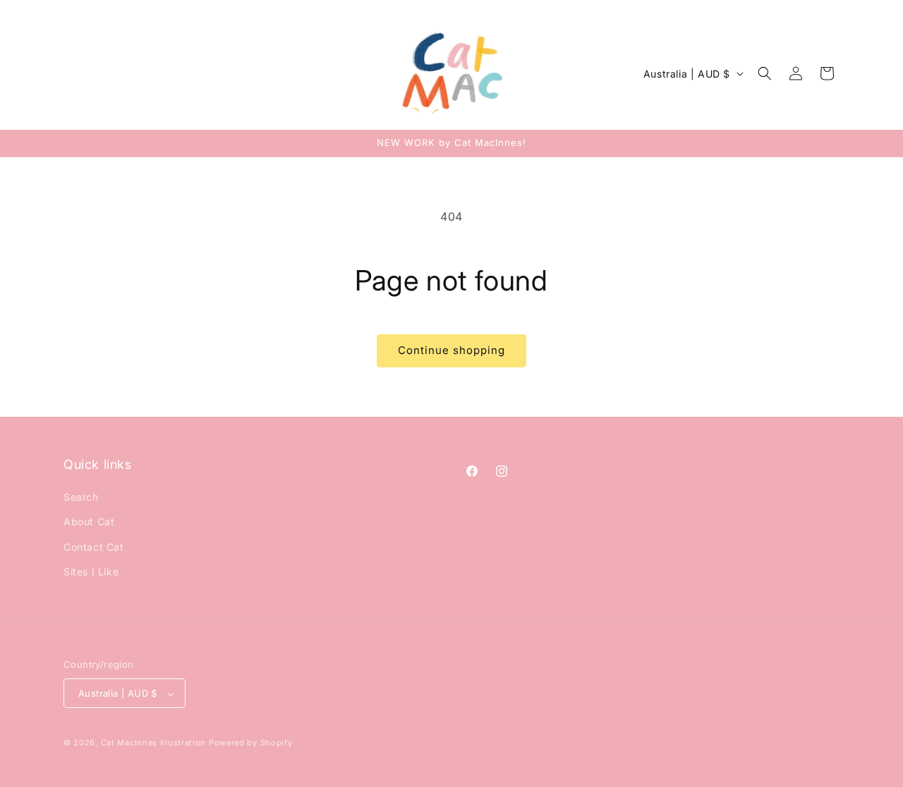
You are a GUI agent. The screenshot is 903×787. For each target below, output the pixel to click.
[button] (764, 73)
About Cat (88, 522)
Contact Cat (93, 547)
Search (81, 497)
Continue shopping (451, 350)
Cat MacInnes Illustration (154, 743)
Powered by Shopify (251, 743)
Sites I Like (91, 572)
